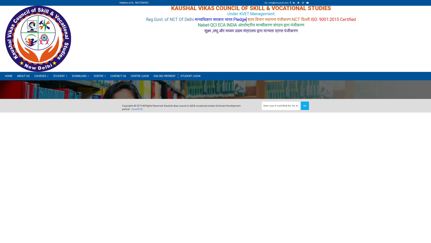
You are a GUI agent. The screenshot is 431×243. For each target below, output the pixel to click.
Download (79, 76)
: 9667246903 (141, 2)
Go (304, 105)
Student (59, 76)
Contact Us (118, 76)
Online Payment (165, 76)
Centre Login (140, 76)
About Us (23, 76)
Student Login (190, 76)
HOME (8, 76)
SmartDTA (137, 109)
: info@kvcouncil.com (278, 3)
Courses (40, 76)
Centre (99, 76)
